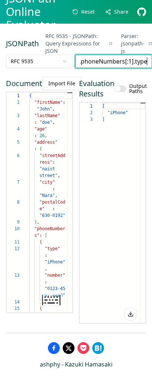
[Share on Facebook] (54, 348)
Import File (61, 83)
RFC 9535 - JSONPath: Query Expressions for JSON (72, 43)
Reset (88, 11)
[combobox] (39, 61)
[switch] (120, 88)
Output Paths (138, 89)
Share (121, 11)
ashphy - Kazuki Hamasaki (76, 364)
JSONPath (22, 43)
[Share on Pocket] (83, 348)
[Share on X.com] (69, 348)
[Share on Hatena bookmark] (98, 348)
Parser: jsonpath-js (133, 43)
